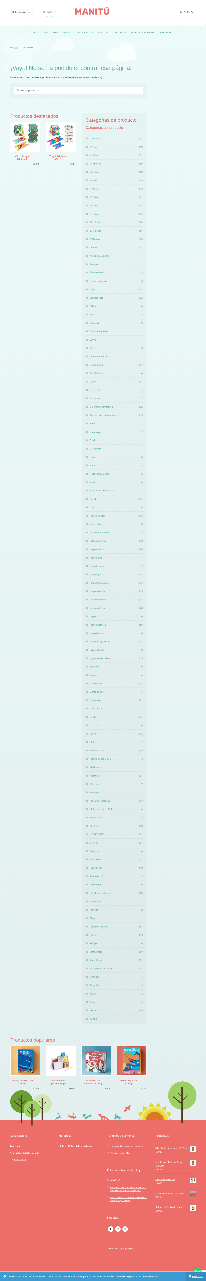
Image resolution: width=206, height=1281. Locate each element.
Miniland (94, 792)
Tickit (93, 993)
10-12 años (95, 222)
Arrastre (94, 264)
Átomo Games (97, 272)
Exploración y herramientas (104, 415)
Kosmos (94, 674)
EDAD (101, 32)
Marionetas (96, 767)
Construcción (96, 364)
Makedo (94, 742)
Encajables (95, 398)
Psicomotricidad (98, 926)
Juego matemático (99, 582)
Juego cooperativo (99, 532)
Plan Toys (95, 909)
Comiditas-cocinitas (100, 356)
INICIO (35, 32)
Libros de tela (97, 691)
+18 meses (95, 163)
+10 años (94, 155)
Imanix (93, 482)
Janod (93, 498)
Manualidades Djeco (100, 758)
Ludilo (93, 733)
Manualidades (97, 750)
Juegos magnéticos (99, 641)
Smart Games (96, 959)
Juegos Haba (96, 633)
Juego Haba (96, 557)
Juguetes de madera (100, 658)
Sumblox (94, 976)
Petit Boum (95, 901)
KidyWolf (95, 666)
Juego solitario (97, 607)
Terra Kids (95, 985)
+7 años (94, 213)
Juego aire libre (97, 515)
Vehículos (95, 1010)
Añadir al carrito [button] (25, 139)
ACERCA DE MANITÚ (142, 32)
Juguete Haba (97, 649)
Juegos (93, 616)
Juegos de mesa (98, 624)
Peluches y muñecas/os (101, 892)
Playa (92, 918)
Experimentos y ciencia (101, 406)
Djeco (93, 381)
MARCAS (117, 32)
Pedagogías (96, 884)
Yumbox (94, 1018)
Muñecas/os (96, 817)
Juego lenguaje (97, 565)
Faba (92, 423)
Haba (92, 457)
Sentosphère (96, 951)
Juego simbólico (98, 599)
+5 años (94, 197)
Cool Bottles (96, 373)
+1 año (93, 146)
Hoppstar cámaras (99, 473)
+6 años (94, 205)
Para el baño (96, 859)
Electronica (95, 389)
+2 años (94, 171)
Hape (92, 465)
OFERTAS (68, 32)
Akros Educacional (99, 255)
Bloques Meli (96, 297)
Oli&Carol (95, 138)
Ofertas (94, 842)
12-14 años (95, 230)
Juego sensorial (97, 591)
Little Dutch (96, 708)
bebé (92, 289)
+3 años (94, 180)
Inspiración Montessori (102, 490)
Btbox (93, 306)
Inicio (16, 47)
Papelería (94, 851)
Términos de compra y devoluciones (126, 1146)
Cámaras (94, 322)
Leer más (131, 1063)
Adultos (94, 247)
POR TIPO (84, 32)
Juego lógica (96, 574)
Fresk (92, 440)
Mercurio (94, 775)
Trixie (93, 1001)
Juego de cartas (98, 540)
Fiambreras (95, 431)
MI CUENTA (187, 12)
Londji (93, 716)
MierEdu (94, 783)
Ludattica (94, 725)
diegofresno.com (126, 1248)
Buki (92, 314)
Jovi (92, 507)
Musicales (95, 825)
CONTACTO (165, 32)
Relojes (93, 943)
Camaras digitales (99, 331)
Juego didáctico (98, 549)
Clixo (92, 347)
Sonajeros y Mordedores (102, 968)
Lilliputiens (95, 700)
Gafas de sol (96, 448)
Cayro (93, 339)
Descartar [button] (197, 1276)
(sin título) (115, 1180)
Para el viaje (96, 867)
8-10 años (95, 239)
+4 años (94, 188)
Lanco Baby (96, 683)
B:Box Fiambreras (99, 280)
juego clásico (96, 524)
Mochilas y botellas (100, 800)
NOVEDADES (51, 32)
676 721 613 (20, 1159)
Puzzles (94, 934)
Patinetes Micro (98, 876)
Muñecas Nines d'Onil (101, 809)
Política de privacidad (120, 1153)
